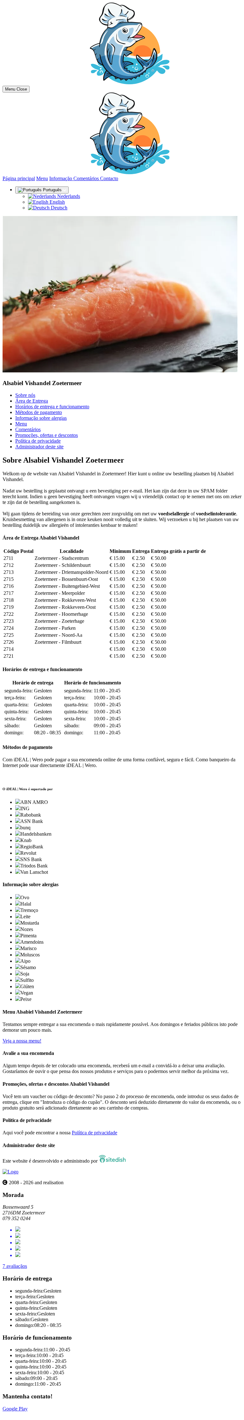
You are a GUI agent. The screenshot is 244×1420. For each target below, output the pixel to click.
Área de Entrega (31, 401)
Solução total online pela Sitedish (36, 1414)
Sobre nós (25, 395)
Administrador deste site (39, 446)
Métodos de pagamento (38, 412)
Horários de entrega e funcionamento (52, 406)
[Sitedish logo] (10, 1171)
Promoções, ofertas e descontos (46, 435)
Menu (42, 178)
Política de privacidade (38, 441)
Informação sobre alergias (41, 418)
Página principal (19, 178)
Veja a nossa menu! (22, 1040)
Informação (61, 178)
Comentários (86, 178)
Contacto (109, 178)
